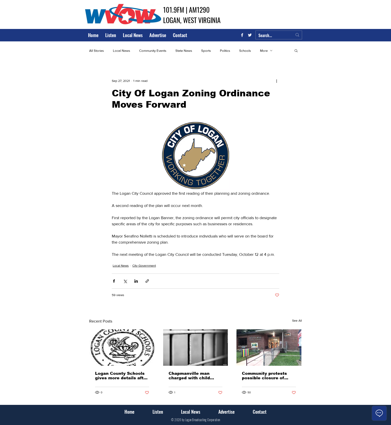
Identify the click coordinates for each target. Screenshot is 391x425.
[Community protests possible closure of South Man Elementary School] (268, 347)
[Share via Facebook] (114, 281)
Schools (245, 50)
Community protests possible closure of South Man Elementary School (267, 375)
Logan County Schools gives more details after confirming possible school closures (121, 375)
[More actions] (276, 80)
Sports (206, 50)
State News (183, 50)
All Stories (96, 50)
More (264, 50)
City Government (144, 265)
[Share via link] (147, 281)
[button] (296, 50)
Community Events (152, 50)
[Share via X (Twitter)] (125, 281)
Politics (225, 50)
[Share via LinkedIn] (136, 281)
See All (297, 320)
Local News (121, 50)
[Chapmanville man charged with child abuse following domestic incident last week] (195, 347)
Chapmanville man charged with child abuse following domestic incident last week (193, 375)
